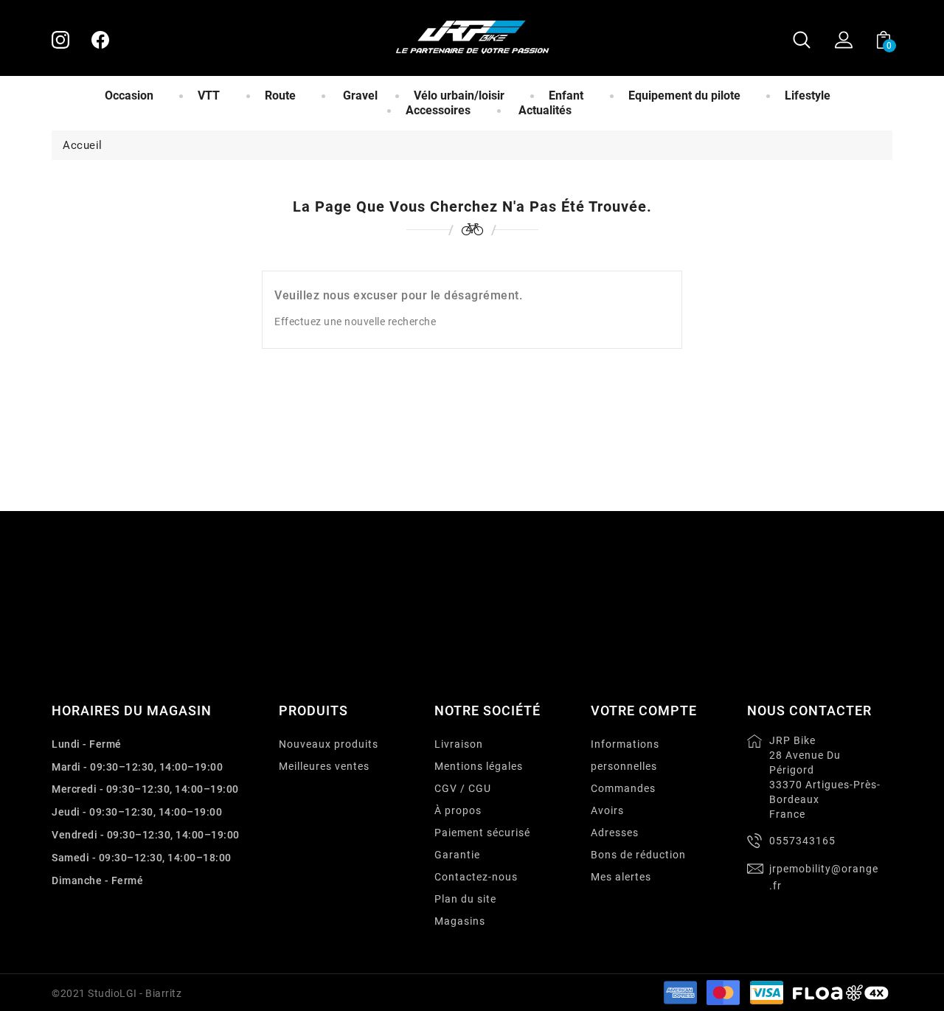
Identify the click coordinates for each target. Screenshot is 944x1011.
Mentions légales (478, 766)
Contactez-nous (476, 877)
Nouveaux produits (328, 744)
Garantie (457, 855)
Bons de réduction (638, 855)
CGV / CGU (462, 788)
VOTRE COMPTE (644, 710)
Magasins (459, 921)
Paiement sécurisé (482, 832)
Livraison (458, 744)
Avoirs (607, 810)
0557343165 (802, 841)
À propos (458, 810)
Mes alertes (621, 877)
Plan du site (465, 899)
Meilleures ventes (324, 766)
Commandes (623, 788)
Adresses (615, 832)
